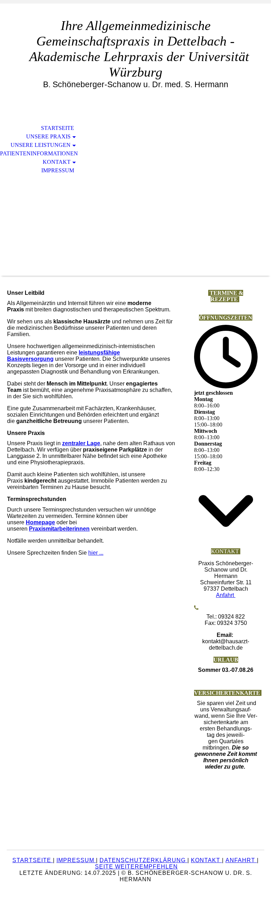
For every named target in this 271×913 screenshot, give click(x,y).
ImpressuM (76, 860)
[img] (135, 196)
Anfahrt (225, 595)
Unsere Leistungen (41, 145)
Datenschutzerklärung (143, 860)
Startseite (57, 128)
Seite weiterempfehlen (136, 867)
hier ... (95, 553)
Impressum (57, 170)
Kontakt (57, 162)
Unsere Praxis (48, 136)
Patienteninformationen (39, 153)
